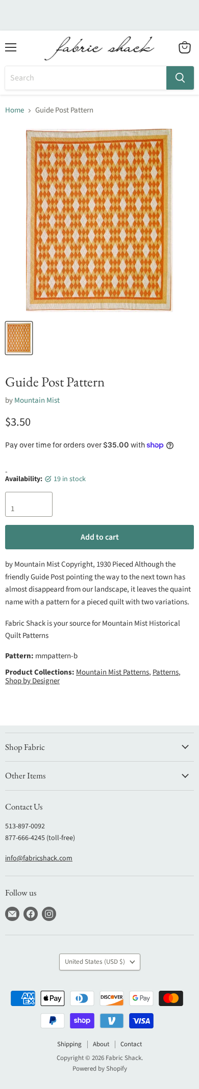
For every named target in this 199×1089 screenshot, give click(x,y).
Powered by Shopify (99, 1068)
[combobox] (85, 78)
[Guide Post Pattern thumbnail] (19, 338)
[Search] (180, 78)
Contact (131, 1044)
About (101, 1044)
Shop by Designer (32, 681)
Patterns (166, 672)
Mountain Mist (37, 400)
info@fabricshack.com (38, 858)
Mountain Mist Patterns (112, 672)
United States (95, 961)
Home (14, 110)
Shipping (69, 1044)
